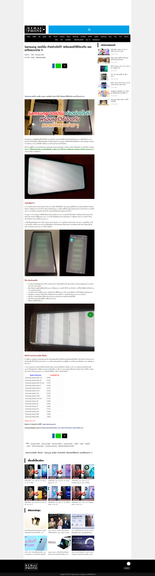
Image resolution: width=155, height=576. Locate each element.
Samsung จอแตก (68, 444)
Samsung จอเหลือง (57, 444)
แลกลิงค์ (127, 568)
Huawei (62, 37)
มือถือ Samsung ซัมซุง (40, 57)
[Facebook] (128, 563)
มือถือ (34, 37)
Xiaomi (126, 37)
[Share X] (64, 66)
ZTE (61, 40)
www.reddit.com (77, 428)
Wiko (56, 40)
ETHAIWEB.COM (91, 574)
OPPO (90, 37)
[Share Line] (58, 66)
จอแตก (28, 446)
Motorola (75, 37)
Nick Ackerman (66, 428)
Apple (44, 37)
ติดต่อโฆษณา (96, 40)
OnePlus (83, 37)
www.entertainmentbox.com (51, 428)
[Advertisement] (77, 12)
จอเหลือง (87, 444)
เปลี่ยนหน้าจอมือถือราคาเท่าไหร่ (66, 446)
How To (88, 40)
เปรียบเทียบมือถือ (78, 40)
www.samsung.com (49, 424)
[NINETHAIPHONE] (35, 30)
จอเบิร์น (76, 444)
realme (96, 37)
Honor (55, 37)
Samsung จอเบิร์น (35, 444)
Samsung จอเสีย (46, 444)
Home (28, 37)
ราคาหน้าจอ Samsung (51, 446)
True (115, 37)
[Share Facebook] (53, 66)
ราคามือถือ (68, 40)
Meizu (68, 37)
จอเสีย (81, 444)
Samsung (103, 37)
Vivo (120, 37)
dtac (50, 37)
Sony (110, 37)
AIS (39, 37)
